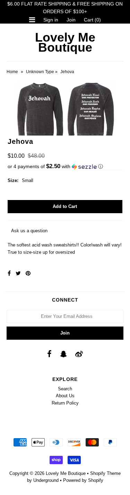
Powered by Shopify (83, 480)
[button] (65, 166)
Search (65, 388)
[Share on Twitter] (18, 273)
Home (12, 71)
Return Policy (65, 403)
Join (71, 20)
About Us (65, 395)
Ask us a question (29, 230)
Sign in (50, 20)
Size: (13, 180)
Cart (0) (92, 20)
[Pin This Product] (28, 273)
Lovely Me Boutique (65, 42)
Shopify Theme (105, 473)
